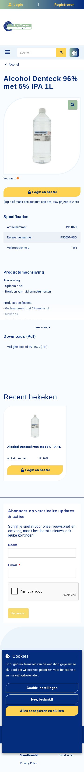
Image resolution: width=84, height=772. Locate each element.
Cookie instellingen (42, 688)
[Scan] (74, 52)
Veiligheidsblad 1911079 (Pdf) (27, 347)
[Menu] (7, 52)
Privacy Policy (29, 763)
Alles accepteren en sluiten (42, 711)
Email (14, 565)
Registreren (64, 5)
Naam (12, 545)
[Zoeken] (61, 52)
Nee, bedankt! (42, 699)
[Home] (18, 26)
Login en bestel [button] (44, 192)
